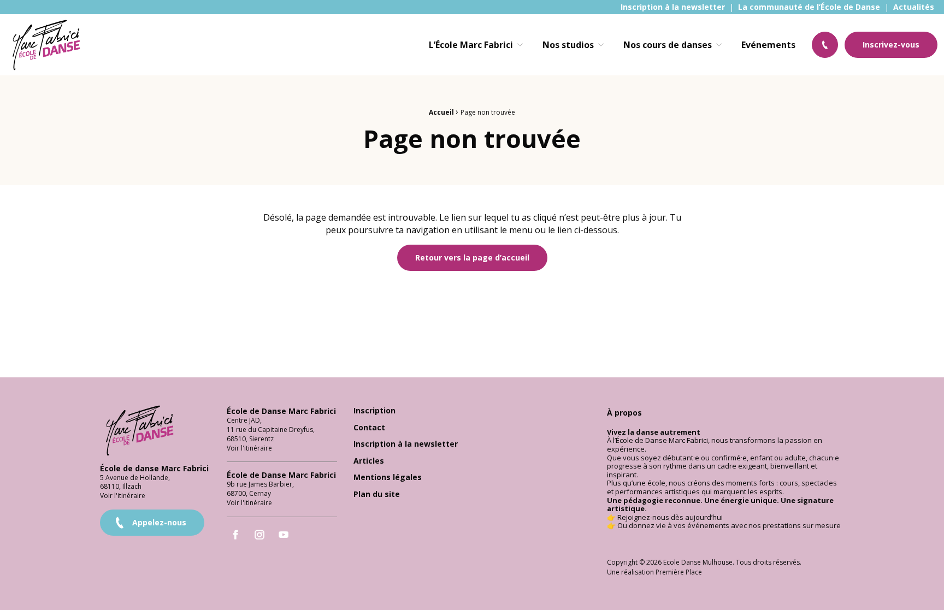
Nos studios (568, 45)
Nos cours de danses (667, 45)
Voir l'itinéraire (122, 495)
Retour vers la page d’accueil (472, 257)
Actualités (913, 7)
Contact (369, 428)
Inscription (374, 411)
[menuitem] (672, 7)
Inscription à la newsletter (673, 7)
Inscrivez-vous (891, 44)
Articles (368, 461)
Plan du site (376, 494)
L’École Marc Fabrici (471, 45)
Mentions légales (387, 477)
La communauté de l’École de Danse (809, 7)
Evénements (768, 45)
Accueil (441, 112)
